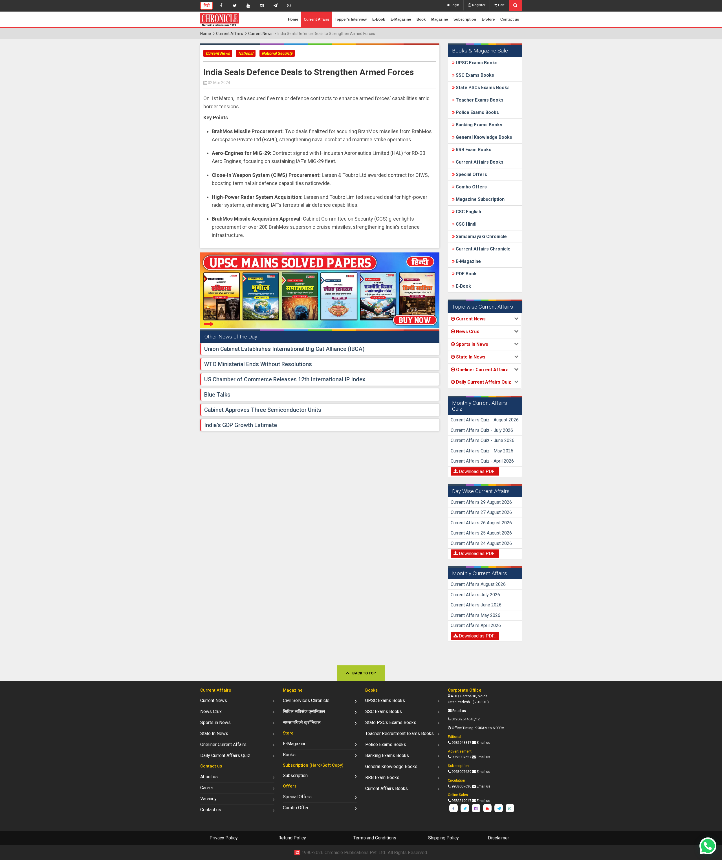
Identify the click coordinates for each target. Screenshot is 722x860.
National (245, 53)
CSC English (468, 211)
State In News (214, 733)
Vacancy (208, 798)
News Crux (211, 711)
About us (209, 776)
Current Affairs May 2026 (475, 615)
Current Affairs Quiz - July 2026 (482, 430)
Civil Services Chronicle (306, 700)
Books (289, 754)
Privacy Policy (224, 838)
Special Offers (471, 174)
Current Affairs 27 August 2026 (481, 512)
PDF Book (466, 273)
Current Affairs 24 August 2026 (481, 543)
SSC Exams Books (474, 75)
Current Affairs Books (479, 162)
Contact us (509, 19)
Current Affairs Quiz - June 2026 (482, 440)
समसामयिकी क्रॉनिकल (302, 722)
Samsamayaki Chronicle (481, 236)
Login (454, 5)
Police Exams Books (477, 112)
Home (293, 19)
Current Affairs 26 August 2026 (481, 522)
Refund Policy (292, 838)
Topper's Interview (351, 19)
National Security (277, 53)
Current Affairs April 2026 (476, 625)
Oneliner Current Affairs (223, 744)
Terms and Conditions (374, 838)
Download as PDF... (477, 471)
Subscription (465, 19)
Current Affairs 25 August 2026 (481, 533)
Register (478, 5)
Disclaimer (498, 838)
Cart (501, 5)
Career (206, 787)
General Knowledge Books (483, 137)
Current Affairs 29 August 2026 (481, 502)
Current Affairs (316, 19)
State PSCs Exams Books (482, 87)
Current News (260, 33)
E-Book (378, 19)
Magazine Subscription (480, 199)
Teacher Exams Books (479, 100)
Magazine (439, 19)
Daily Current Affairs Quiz (225, 755)
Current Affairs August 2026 (478, 584)
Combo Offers (471, 187)
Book (421, 19)
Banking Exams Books (478, 124)
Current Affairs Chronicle (482, 249)
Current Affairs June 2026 (476, 605)
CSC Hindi (465, 224)
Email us (459, 711)
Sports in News (215, 722)
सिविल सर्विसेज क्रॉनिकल (304, 711)
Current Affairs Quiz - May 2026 (482, 451)
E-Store (488, 19)
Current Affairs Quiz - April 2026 (482, 461)
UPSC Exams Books (476, 62)
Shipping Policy (443, 838)
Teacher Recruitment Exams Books (399, 733)
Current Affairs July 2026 (475, 594)
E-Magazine (401, 19)
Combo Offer (296, 807)
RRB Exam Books (473, 149)
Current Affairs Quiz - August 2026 (485, 420)
